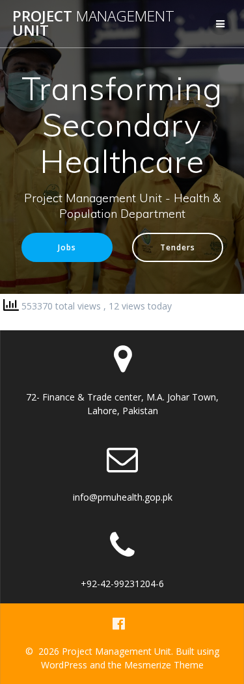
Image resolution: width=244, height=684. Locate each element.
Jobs (67, 247)
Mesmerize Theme (164, 665)
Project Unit (93, 23)
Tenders (177, 247)
